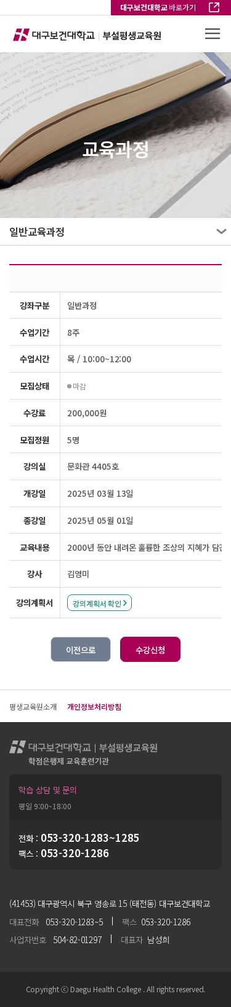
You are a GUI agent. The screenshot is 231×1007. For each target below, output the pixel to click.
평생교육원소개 (32, 706)
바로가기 (158, 7)
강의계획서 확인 (97, 603)
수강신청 (150, 649)
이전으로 (80, 649)
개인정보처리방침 (94, 706)
